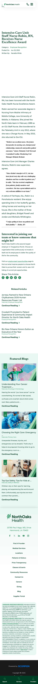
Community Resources (19, 572)
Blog (19, 591)
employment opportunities (18, 261)
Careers (19, 582)
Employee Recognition (18, 47)
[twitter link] (14, 536)
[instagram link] (28, 536)
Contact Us (19, 577)
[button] (31, 4)
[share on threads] (19, 277)
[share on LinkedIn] (11, 277)
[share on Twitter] (7, 277)
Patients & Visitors (19, 558)
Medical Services (19, 548)
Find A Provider (19, 543)
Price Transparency (19, 563)
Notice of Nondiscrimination (11, 623)
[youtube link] (24, 536)
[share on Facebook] (3, 277)
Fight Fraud (23, 649)
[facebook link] (10, 536)
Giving (19, 586)
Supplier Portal (19, 596)
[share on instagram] (15, 277)
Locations (19, 553)
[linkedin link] (19, 536)
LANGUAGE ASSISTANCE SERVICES (13, 604)
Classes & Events (19, 567)
